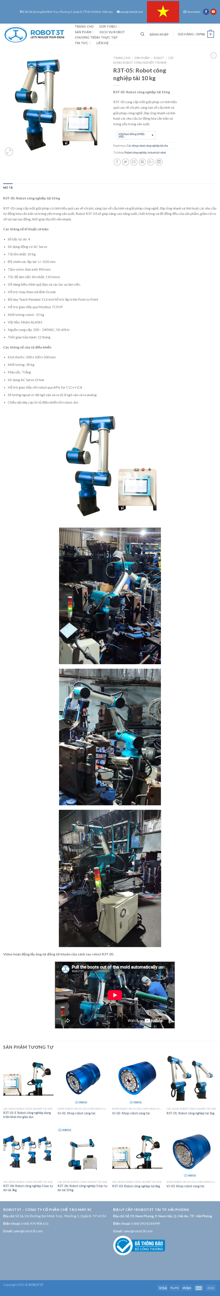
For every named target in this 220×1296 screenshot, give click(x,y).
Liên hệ (102, 43)
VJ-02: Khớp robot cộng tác (131, 1113)
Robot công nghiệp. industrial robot (145, 152)
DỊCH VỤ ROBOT (112, 32)
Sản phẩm (83, 32)
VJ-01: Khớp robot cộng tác (77, 1113)
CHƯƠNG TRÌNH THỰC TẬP (96, 37)
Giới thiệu (108, 26)
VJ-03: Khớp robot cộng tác (186, 1186)
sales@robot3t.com (131, 12)
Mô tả (8, 187)
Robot (159, 58)
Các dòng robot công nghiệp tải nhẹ (147, 145)
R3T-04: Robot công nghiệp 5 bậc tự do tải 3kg (28, 1188)
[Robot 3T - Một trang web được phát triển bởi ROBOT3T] (34, 34)
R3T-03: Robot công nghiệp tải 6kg (136, 1186)
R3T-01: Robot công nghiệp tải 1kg (190, 1113)
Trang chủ (84, 26)
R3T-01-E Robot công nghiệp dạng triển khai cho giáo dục (27, 1115)
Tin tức (81, 43)
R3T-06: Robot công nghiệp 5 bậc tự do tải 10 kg (82, 1188)
